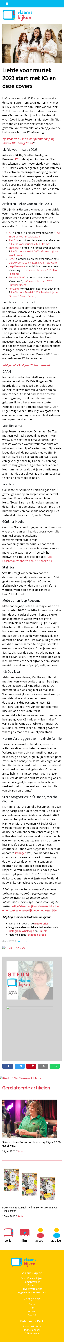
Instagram (15, 931)
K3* (17, 159)
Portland (14, 288)
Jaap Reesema (17, 266)
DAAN (12, 259)
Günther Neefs (17, 277)
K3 (10, 233)
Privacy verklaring (32, 1289)
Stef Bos (13, 240)
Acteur (32, 1311)
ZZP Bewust (32, 1333)
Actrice (22, 941)
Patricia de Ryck (32, 1326)
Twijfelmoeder (32, 1330)
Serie (32, 1304)
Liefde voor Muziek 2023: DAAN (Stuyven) (33, 262)
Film (32, 1307)
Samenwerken (32, 1282)
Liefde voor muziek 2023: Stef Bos (30, 244)
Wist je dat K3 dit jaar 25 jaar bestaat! (26, 365)
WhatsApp (28, 931)
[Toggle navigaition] (5, 2)
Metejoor (14, 247)
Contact (32, 1285)
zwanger (20, 853)
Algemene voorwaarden (32, 1292)
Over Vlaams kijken (32, 1278)
